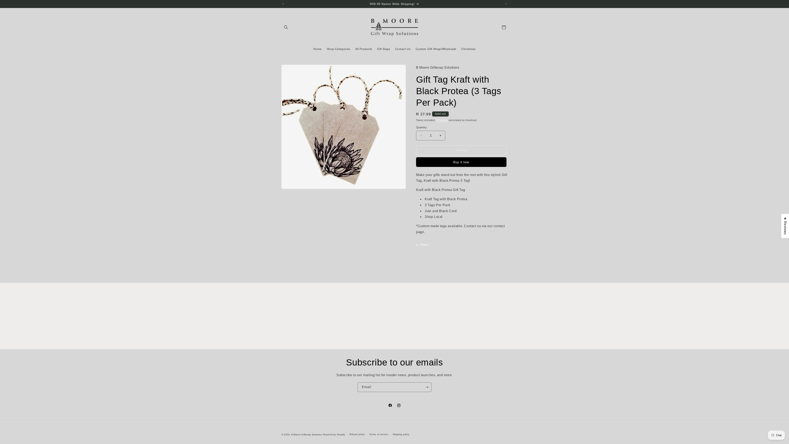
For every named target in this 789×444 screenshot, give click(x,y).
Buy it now (461, 162)
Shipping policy (401, 434)
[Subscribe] (426, 387)
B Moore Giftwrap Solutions (306, 434)
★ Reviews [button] (785, 226)
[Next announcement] (506, 4)
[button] (286, 27)
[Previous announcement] (282, 4)
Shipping (442, 120)
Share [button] (424, 244)
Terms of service (378, 434)
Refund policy (357, 434)
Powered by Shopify (334, 434)
